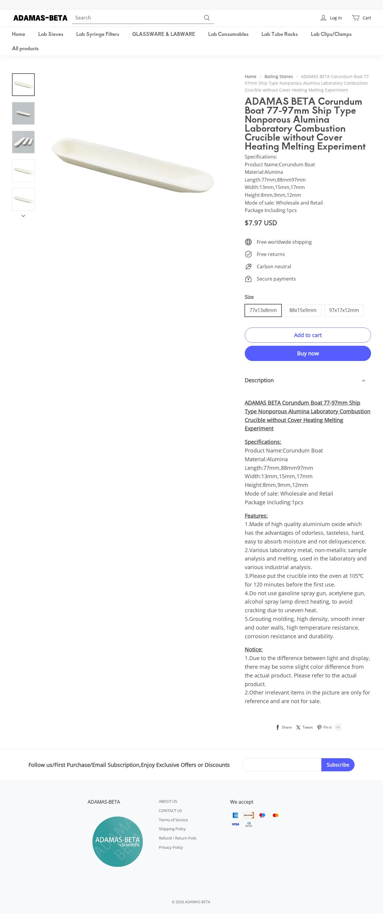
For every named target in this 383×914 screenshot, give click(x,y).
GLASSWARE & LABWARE (163, 33)
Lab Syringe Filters (97, 33)
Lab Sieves (50, 33)
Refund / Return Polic (178, 838)
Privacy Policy (171, 847)
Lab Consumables (228, 33)
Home (18, 33)
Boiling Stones (279, 76)
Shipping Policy (172, 828)
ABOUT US (168, 801)
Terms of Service (173, 819)
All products (25, 48)
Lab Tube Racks (280, 33)
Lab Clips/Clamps (331, 33)
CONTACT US (170, 810)
